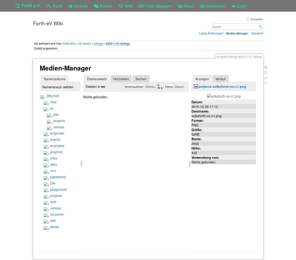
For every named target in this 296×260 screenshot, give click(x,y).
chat (53, 102)
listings (98, 43)
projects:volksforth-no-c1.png (222, 86)
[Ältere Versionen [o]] (265, 72)
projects (59, 120)
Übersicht (257, 33)
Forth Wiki (69, 43)
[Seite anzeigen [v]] (265, 66)
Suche (261, 26)
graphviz (56, 152)
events (55, 139)
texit (53, 201)
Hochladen (121, 78)
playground (58, 189)
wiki (53, 220)
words (54, 226)
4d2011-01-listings (118, 43)
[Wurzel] (53, 95)
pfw (56, 114)
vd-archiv (57, 214)
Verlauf (221, 78)
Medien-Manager (237, 33)
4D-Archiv (84, 43)
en (52, 108)
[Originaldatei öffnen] (224, 95)
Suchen (141, 78)
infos (53, 158)
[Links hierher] (265, 77)
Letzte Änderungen (211, 33)
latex (53, 164)
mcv (53, 170)
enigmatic (57, 133)
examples (57, 145)
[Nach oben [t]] (265, 82)
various (58, 127)
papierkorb (58, 176)
